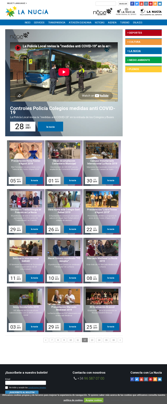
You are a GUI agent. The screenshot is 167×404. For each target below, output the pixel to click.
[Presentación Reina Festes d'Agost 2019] (25, 163)
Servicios (39, 22)
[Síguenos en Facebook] (132, 4)
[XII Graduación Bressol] (101, 309)
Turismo (124, 22)
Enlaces (137, 22)
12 (85, 340)
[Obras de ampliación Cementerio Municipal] (63, 163)
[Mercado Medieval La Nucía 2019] (101, 260)
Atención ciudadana (80, 22)
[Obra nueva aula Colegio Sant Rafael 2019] (63, 212)
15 (106, 340)
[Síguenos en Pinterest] (151, 4)
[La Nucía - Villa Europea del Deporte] (151, 11)
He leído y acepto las (27, 387)
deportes (135, 32)
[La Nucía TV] (103, 11)
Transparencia (56, 22)
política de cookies (73, 400)
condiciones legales (37, 387)
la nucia (50, 127)
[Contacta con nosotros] (160, 4)
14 (99, 340)
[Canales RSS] (155, 4)
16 (113, 340)
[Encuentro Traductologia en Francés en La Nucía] (25, 212)
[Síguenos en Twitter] (137, 4)
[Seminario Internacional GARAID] (25, 260)
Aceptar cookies (94, 400)
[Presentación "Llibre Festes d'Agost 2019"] (101, 212)
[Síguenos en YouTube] (141, 4)
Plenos (134, 69)
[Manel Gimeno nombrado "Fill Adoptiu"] (63, 260)
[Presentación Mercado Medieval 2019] (63, 309)
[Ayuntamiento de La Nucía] (26, 11)
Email (7, 379)
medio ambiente (139, 60)
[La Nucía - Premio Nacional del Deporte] (126, 11)
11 (78, 340)
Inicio (27, 22)
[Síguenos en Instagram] (146, 4)
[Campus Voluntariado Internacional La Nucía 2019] (101, 163)
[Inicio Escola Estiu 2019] (25, 309)
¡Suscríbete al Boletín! (22, 392)
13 (92, 340)
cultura (134, 41)
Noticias (99, 22)
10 (70, 340)
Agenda (112, 22)
